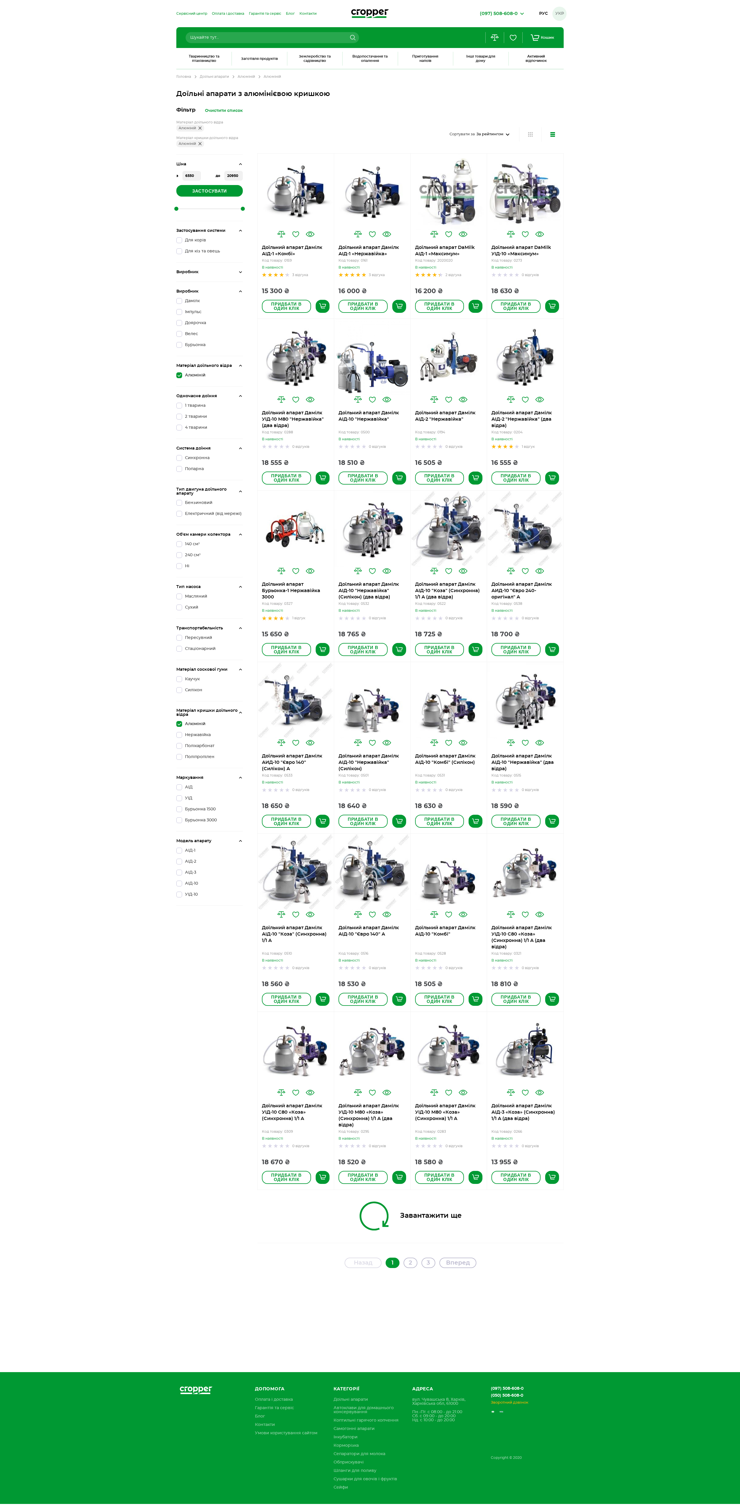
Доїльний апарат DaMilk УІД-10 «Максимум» (521, 250)
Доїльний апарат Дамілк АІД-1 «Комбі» (292, 250)
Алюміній (246, 76)
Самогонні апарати (354, 1429)
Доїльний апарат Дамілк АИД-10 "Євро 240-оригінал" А (521, 590)
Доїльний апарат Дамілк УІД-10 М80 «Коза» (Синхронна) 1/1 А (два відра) (368, 1115)
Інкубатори (346, 1437)
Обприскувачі (349, 1462)
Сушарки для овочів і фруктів (365, 1479)
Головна (183, 76)
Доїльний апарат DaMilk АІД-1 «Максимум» (445, 250)
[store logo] (370, 13)
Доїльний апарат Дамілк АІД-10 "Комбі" (445, 930)
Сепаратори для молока (359, 1454)
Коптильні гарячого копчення (366, 1420)
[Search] (352, 37)
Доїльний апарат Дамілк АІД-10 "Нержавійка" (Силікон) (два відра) (368, 590)
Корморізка (346, 1446)
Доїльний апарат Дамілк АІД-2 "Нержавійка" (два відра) (521, 419)
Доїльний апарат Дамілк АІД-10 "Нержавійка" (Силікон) (368, 762)
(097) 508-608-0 (507, 1389)
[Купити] (323, 306)
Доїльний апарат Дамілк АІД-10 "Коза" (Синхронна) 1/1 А (294, 934)
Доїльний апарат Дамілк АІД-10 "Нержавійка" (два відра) (522, 762)
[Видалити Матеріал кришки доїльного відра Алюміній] (200, 143)
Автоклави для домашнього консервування (364, 1410)
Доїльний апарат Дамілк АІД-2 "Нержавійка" (445, 416)
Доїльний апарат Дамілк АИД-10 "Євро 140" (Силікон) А (292, 762)
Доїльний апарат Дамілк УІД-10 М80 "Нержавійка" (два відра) (293, 419)
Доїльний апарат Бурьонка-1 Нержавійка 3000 (291, 590)
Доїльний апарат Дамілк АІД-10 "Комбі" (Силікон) (445, 759)
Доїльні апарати (214, 76)
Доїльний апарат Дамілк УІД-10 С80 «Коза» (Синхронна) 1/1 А (292, 1112)
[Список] (552, 134)
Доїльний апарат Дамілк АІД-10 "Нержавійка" (368, 416)
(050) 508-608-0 (507, 1396)
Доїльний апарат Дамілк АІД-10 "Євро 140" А (368, 930)
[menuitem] (191, 13)
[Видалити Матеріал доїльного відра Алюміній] (200, 128)
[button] (281, 234)
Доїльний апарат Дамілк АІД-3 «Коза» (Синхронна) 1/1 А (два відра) (523, 1112)
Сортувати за (462, 134)
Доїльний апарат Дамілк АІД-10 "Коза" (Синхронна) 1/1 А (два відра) (447, 590)
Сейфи (341, 1487)
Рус (543, 14)
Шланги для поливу (355, 1471)
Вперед (458, 1263)
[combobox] (272, 37)
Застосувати (209, 190)
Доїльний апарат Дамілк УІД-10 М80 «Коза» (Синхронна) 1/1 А (445, 1112)
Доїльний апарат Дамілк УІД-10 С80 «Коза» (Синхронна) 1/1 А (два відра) (521, 937)
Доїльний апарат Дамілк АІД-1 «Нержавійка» (368, 250)
